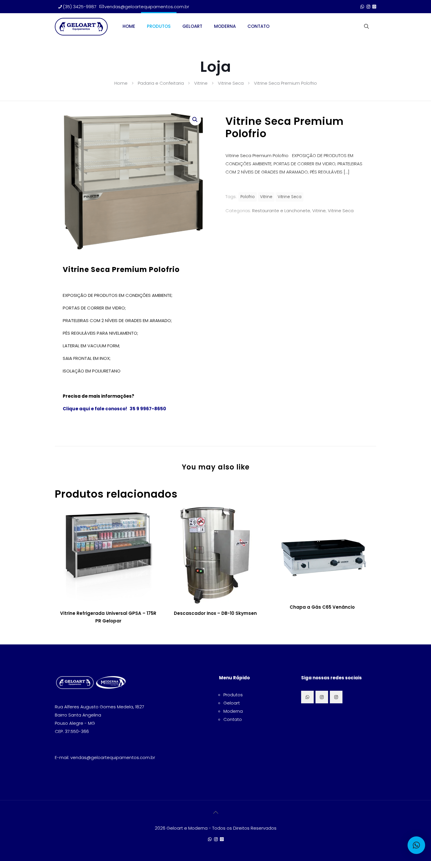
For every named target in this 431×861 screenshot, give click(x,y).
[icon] (374, 7)
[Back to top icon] (215, 812)
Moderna (233, 711)
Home (121, 83)
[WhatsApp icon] (362, 7)
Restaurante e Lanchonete (281, 210)
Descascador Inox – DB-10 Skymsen (215, 613)
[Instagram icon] (368, 7)
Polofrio (247, 197)
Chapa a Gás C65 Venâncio (322, 607)
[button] (195, 119)
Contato (232, 719)
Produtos (233, 695)
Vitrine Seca (231, 83)
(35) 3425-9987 (79, 7)
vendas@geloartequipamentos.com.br (146, 7)
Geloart (231, 703)
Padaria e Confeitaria (161, 83)
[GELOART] (81, 26)
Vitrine (201, 83)
